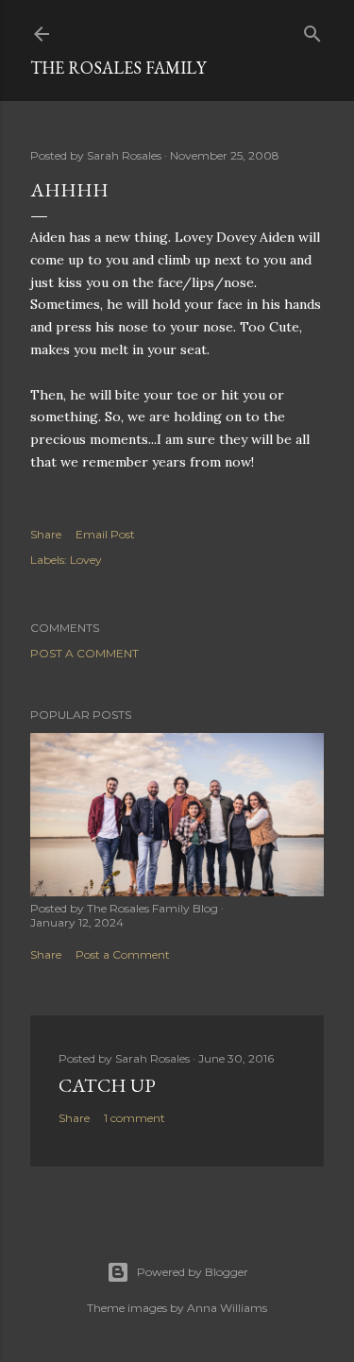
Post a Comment (84, 653)
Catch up (107, 1085)
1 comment (134, 1118)
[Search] (312, 29)
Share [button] (45, 534)
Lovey (86, 560)
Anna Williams (227, 1308)
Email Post (105, 534)
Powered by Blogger (192, 1272)
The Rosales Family (118, 67)
